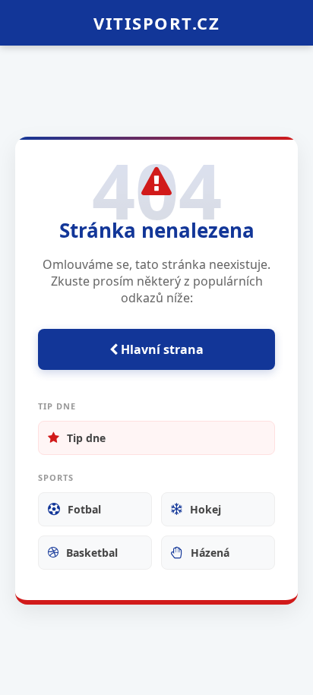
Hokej (205, 509)
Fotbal (84, 509)
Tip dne (86, 438)
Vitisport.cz (156, 22)
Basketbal (92, 552)
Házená (210, 552)
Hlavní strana (161, 349)
